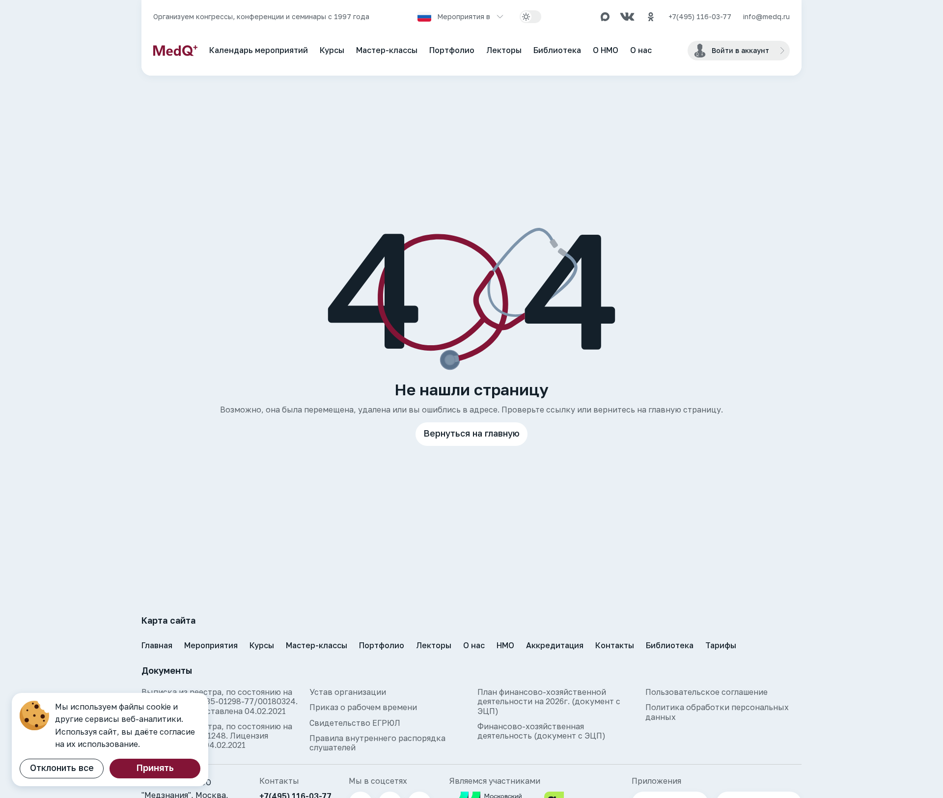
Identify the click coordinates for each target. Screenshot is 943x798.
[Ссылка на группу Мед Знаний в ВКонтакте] (627, 17)
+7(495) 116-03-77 (699, 17)
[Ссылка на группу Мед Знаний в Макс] (605, 16)
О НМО (605, 50)
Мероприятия (211, 645)
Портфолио (451, 50)
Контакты (614, 645)
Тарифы (720, 645)
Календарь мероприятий (258, 50)
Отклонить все (62, 767)
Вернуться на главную (471, 433)
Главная (156, 645)
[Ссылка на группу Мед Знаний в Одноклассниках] (651, 17)
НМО (505, 645)
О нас (641, 50)
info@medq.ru (766, 17)
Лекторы (504, 50)
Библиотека (557, 50)
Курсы (332, 50)
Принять (155, 767)
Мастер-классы (386, 50)
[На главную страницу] (175, 50)
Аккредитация (554, 645)
